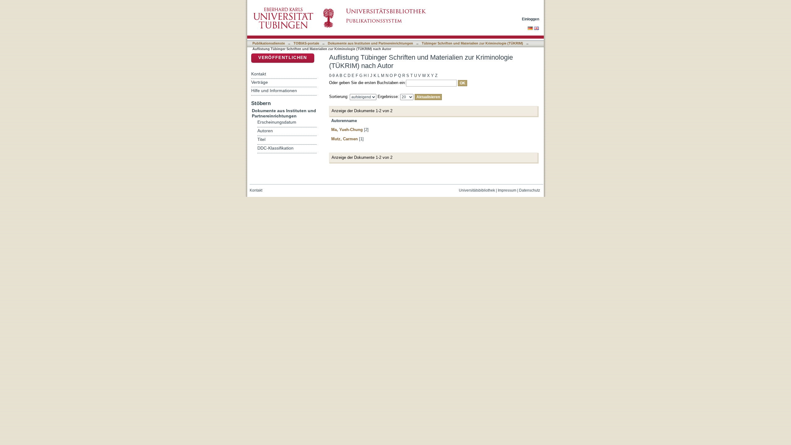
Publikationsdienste (268, 43)
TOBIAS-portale (306, 43)
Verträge (259, 82)
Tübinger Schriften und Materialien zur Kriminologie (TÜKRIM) (472, 43)
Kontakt (258, 73)
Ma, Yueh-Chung (347, 129)
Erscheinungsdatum (276, 122)
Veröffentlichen (282, 57)
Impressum (507, 190)
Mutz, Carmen (344, 139)
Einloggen (530, 19)
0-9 (332, 75)
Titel (261, 139)
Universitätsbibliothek (477, 190)
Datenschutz (529, 190)
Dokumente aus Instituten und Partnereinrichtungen (370, 43)
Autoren (265, 131)
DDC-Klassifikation (275, 148)
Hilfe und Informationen (274, 90)
